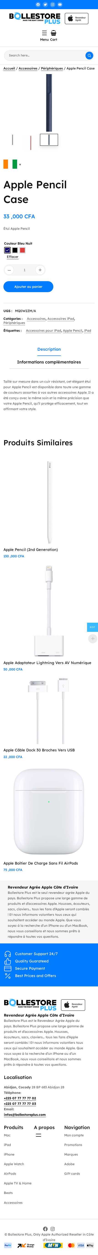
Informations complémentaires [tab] (49, 362)
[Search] (89, 55)
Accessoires (28, 68)
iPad (87, 330)
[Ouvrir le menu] (44, 32)
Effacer (12, 257)
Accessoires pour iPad (43, 330)
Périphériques (52, 68)
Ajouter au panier (28, 287)
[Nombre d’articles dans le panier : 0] (53, 32)
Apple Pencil (72, 330)
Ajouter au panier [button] (73, 469)
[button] (86, 82)
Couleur (10, 243)
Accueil (9, 68)
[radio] (7, 250)
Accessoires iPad (60, 319)
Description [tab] (49, 349)
